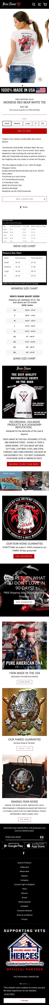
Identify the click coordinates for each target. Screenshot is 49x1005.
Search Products (24, 863)
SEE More (24, 819)
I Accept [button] (24, 1000)
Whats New (24, 871)
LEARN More (24, 682)
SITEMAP (24, 906)
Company (25, 880)
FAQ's (24, 889)
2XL (42, 123)
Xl (35, 123)
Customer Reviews (24, 911)
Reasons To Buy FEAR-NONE (24, 464)
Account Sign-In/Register (24, 884)
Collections (24, 867)
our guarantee (24, 556)
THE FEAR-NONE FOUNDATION (26, 977)
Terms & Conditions (25, 915)
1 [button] (22, 85)
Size (24, 119)
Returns (24, 893)
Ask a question (24, 199)
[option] (24, 47)
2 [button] (25, 85)
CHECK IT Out (24, 748)
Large (27, 123)
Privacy (24, 919)
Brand (24, 898)
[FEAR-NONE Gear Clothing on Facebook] (23, 853)
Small (7, 123)
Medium (17, 123)
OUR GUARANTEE (24, 602)
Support (24, 876)
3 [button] (27, 85)
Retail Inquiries (24, 902)
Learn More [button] (9, 994)
